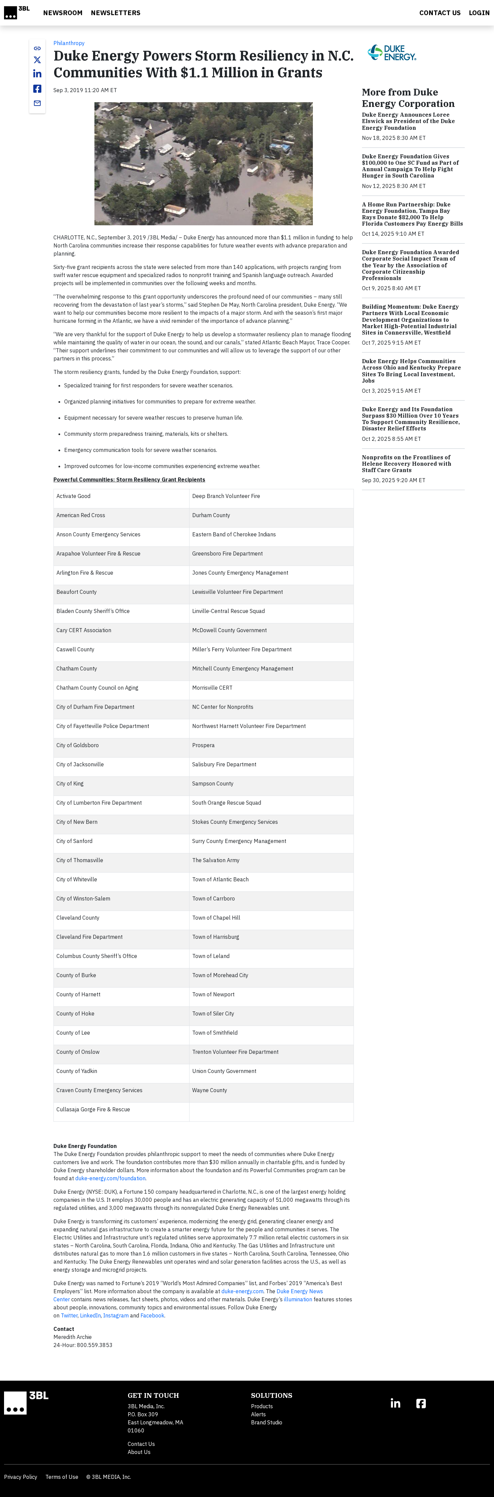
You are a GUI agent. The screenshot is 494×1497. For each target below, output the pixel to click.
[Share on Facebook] (37, 88)
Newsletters (115, 12)
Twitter (69, 1315)
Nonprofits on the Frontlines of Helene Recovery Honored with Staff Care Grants (406, 463)
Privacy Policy (20, 1476)
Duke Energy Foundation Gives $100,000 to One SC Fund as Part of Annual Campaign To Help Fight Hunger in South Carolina (410, 166)
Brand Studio (266, 1422)
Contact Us (141, 1444)
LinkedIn (90, 1315)
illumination (298, 1299)
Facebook (152, 1315)
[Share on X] (37, 59)
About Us (139, 1452)
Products (262, 1406)
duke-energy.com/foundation (110, 1178)
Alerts (258, 1414)
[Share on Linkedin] (37, 74)
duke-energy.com (242, 1291)
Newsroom (63, 12)
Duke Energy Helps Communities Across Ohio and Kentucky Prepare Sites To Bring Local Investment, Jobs (411, 371)
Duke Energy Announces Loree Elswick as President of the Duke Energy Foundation (408, 121)
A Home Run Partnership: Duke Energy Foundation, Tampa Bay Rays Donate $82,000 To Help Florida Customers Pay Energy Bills (412, 214)
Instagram (116, 1315)
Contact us (440, 12)
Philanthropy (69, 43)
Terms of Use (61, 1476)
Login (479, 12)
